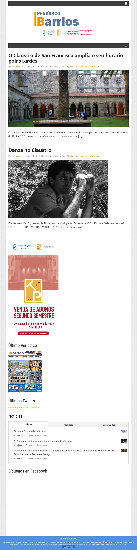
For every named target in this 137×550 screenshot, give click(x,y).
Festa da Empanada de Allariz (29, 431)
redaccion (16, 67)
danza (96, 67)
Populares (68, 425)
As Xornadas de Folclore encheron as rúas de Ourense (43, 441)
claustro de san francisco (81, 67)
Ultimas (28, 424)
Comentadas (109, 425)
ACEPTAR (68, 547)
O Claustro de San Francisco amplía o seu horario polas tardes (65, 58)
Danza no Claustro (29, 150)
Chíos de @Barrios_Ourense (23, 407)
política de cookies (80, 544)
